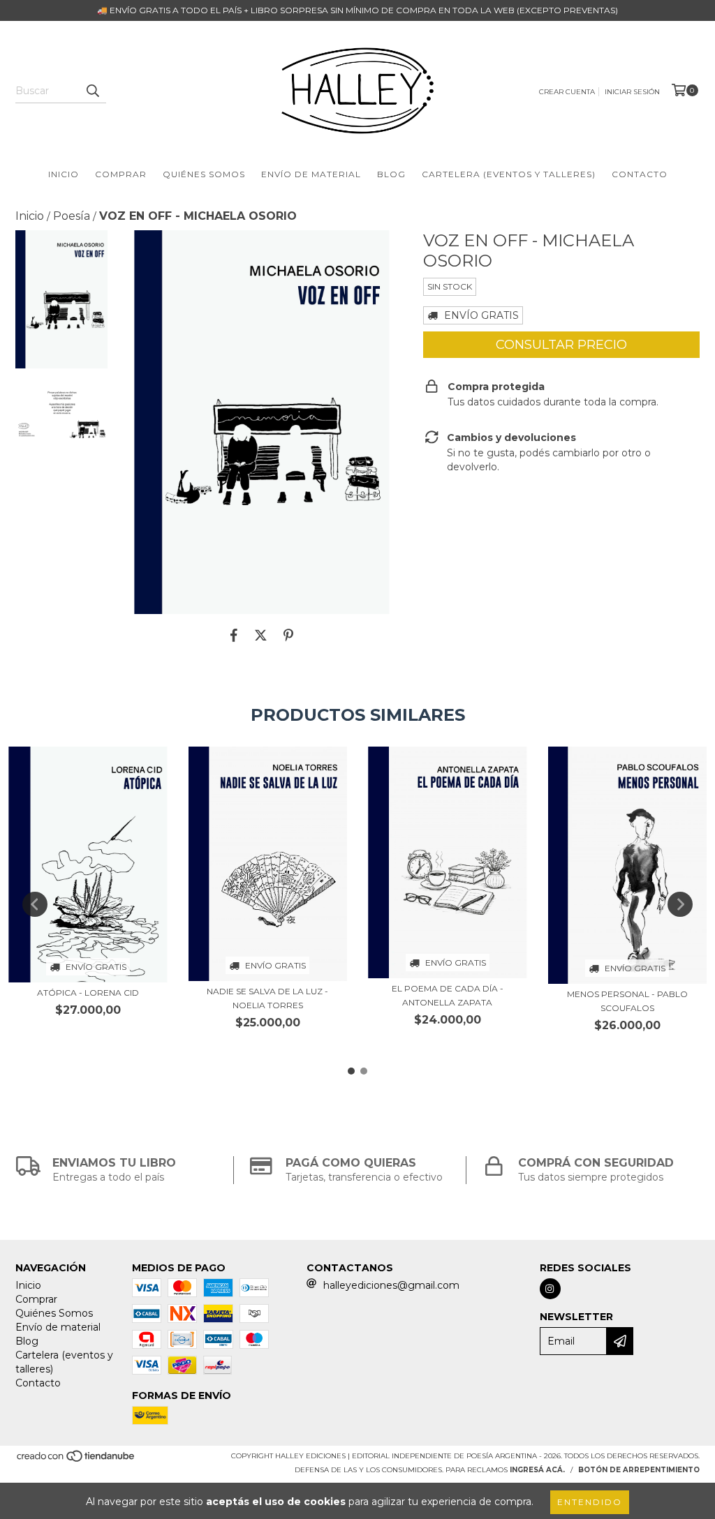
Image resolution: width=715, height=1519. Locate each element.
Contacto (640, 174)
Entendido (589, 1502)
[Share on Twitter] (260, 635)
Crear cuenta (567, 91)
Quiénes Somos (204, 174)
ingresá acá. (537, 1469)
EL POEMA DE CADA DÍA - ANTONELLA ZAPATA (447, 995)
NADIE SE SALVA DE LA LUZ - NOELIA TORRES (267, 998)
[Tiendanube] (76, 1460)
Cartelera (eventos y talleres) (509, 174)
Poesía (71, 216)
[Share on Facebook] (233, 635)
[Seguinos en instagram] (550, 1288)
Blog (391, 174)
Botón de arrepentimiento (639, 1469)
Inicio (63, 174)
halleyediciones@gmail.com (391, 1285)
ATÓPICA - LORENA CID (88, 992)
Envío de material (311, 174)
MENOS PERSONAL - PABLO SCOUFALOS (627, 1001)
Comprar (121, 174)
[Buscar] (92, 90)
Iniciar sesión (632, 91)
